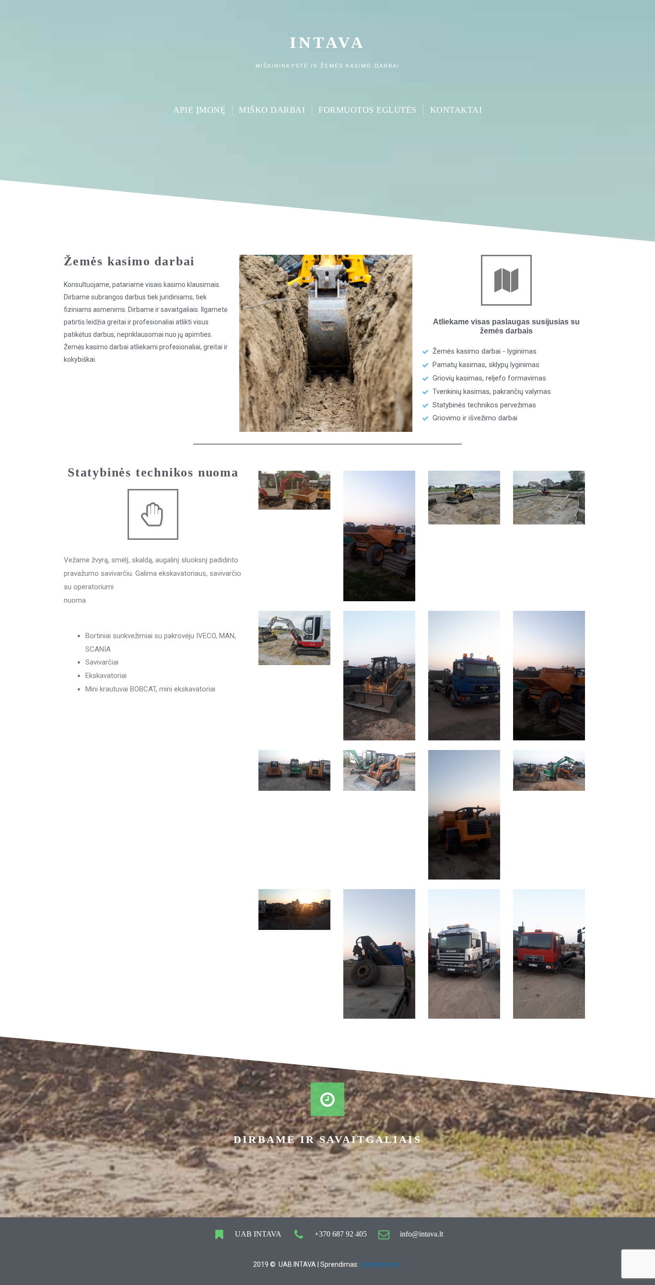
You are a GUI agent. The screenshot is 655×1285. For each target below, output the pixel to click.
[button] (325, 343)
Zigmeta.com (381, 1264)
